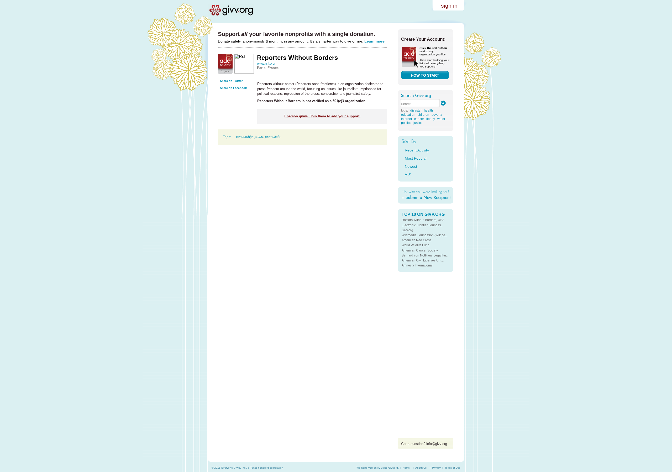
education (408, 115)
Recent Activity (417, 150)
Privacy (436, 467)
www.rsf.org (266, 63)
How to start (425, 75)
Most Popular (416, 158)
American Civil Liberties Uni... (423, 260)
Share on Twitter (231, 80)
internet (406, 119)
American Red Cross (416, 240)
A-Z (408, 174)
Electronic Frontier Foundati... (422, 225)
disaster (416, 110)
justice (418, 123)
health (428, 110)
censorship (244, 137)
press (259, 137)
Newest (411, 166)
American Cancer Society (420, 250)
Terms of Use (452, 467)
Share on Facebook (233, 88)
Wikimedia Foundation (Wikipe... (425, 235)
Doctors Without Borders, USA (423, 220)
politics (406, 123)
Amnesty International (417, 265)
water (441, 119)
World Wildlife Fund (415, 245)
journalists (273, 137)
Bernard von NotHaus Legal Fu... (425, 255)
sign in (449, 6)
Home (406, 467)
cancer (419, 119)
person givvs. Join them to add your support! (322, 116)
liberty (430, 119)
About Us (421, 467)
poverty (437, 115)
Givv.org (407, 230)
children (423, 115)
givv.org (231, 10)
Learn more (374, 41)
